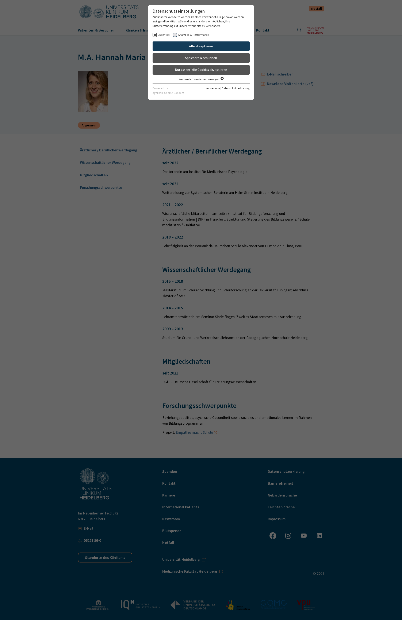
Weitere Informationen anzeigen (199, 79)
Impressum (213, 88)
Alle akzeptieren (201, 46)
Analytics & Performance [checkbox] (193, 35)
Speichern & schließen (201, 58)
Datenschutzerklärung (236, 88)
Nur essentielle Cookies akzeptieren (201, 69)
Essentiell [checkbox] (164, 35)
